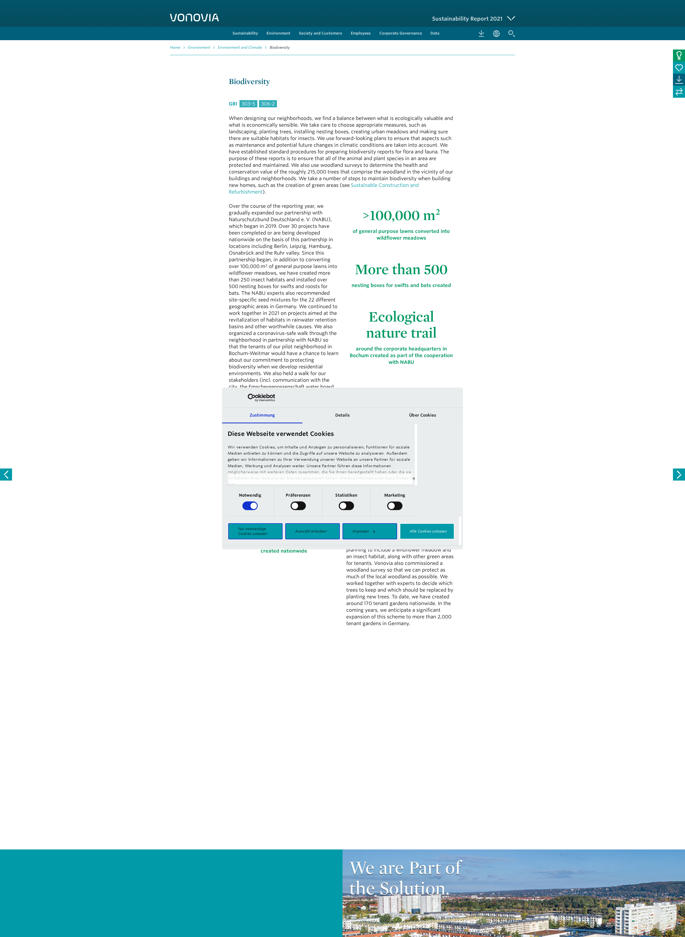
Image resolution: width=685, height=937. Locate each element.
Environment (199, 47)
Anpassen (360, 531)
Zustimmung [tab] (262, 415)
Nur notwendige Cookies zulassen (252, 531)
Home (175, 47)
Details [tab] (342, 415)
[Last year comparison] (679, 92)
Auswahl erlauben (310, 531)
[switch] (298, 506)
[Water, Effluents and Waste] (679, 475)
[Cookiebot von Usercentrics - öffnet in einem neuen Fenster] (251, 398)
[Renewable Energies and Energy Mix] (6, 475)
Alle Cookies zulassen (428, 531)
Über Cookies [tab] (422, 415)
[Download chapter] (679, 80)
